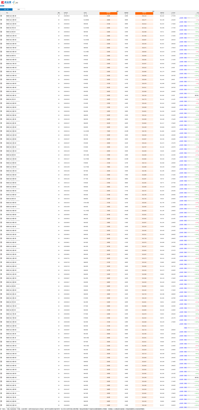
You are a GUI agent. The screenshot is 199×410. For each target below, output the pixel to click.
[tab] (6, 9)
